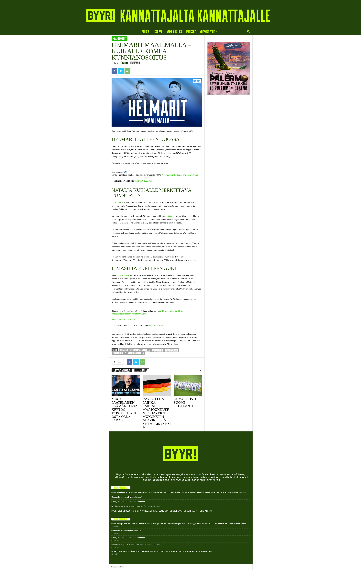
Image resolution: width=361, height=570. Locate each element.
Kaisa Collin (157, 350)
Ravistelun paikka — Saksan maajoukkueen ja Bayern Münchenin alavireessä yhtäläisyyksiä (157, 413)
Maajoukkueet (119, 38)
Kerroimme (116, 202)
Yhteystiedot (207, 31)
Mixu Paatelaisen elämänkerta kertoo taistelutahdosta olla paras (124, 409)
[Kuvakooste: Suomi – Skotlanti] (188, 385)
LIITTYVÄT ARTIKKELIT (122, 370)
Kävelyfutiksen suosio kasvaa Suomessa (128, 502)
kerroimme (124, 275)
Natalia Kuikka (171, 350)
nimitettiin (171, 216)
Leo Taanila (123, 63)
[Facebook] (114, 71)
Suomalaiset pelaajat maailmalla (128, 353)
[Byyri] (180, 14)
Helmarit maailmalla (140, 350)
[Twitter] (121, 71)
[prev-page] (197, 370)
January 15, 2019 (144, 181)
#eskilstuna (180, 311)
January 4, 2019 (156, 325)
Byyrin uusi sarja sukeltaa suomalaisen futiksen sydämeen (135, 506)
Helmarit (124, 350)
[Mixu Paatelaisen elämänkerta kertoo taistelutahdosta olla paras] (126, 385)
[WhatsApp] (127, 71)
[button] (248, 31)
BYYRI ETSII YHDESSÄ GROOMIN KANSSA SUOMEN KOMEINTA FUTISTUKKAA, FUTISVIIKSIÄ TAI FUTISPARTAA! (161, 511)
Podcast (191, 31)
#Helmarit (166, 175)
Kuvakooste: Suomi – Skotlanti (186, 402)
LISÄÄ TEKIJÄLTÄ (140, 370)
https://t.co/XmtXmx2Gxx (123, 319)
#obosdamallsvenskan (121, 314)
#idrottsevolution (139, 314)
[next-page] (200, 370)
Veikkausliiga (174, 31)
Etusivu (146, 31)
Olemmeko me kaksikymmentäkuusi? (126, 497)
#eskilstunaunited (167, 311)
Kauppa (158, 31)
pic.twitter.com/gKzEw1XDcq (184, 175)
